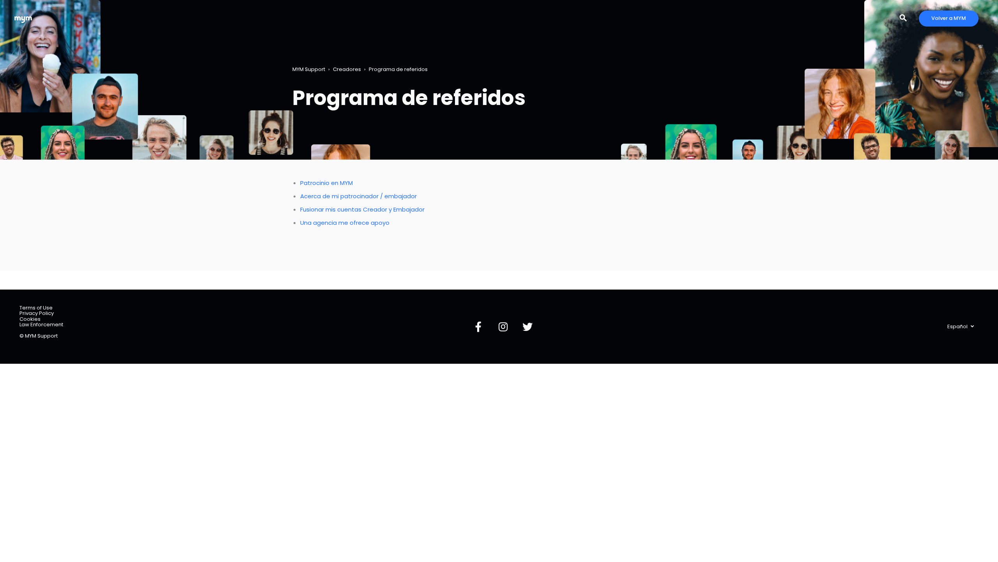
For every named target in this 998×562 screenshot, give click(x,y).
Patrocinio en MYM (326, 183)
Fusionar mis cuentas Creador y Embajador (362, 209)
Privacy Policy (36, 313)
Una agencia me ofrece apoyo (344, 223)
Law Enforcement (41, 324)
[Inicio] (23, 18)
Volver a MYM (948, 18)
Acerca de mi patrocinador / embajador (358, 196)
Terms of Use (36, 307)
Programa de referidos (398, 69)
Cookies (30, 319)
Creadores (347, 69)
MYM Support (308, 69)
